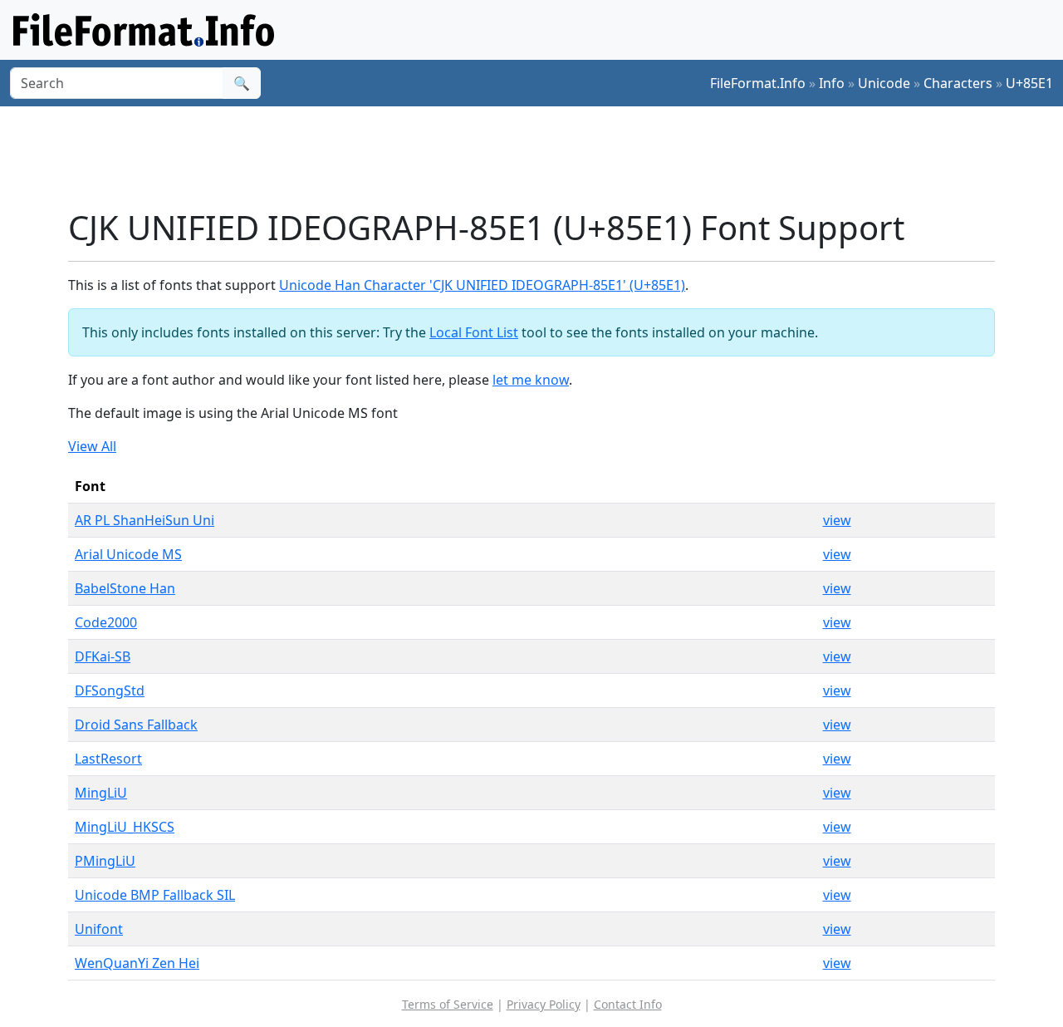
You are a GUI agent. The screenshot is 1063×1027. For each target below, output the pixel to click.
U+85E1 (1029, 83)
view (837, 520)
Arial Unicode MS (128, 554)
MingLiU (101, 793)
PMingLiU (105, 861)
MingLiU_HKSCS (124, 827)
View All (92, 446)
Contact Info (628, 1004)
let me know (530, 380)
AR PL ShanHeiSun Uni (144, 520)
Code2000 (106, 622)
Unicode (884, 83)
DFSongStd (110, 690)
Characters (957, 83)
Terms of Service (447, 1004)
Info (832, 83)
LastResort (108, 758)
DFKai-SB (102, 656)
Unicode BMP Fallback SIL (155, 895)
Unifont (99, 929)
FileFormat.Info (758, 83)
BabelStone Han (125, 588)
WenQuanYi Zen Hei (137, 963)
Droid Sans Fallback (136, 724)
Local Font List (473, 332)
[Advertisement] (541, 157)
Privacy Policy (543, 1004)
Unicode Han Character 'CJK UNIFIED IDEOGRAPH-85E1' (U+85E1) (482, 285)
